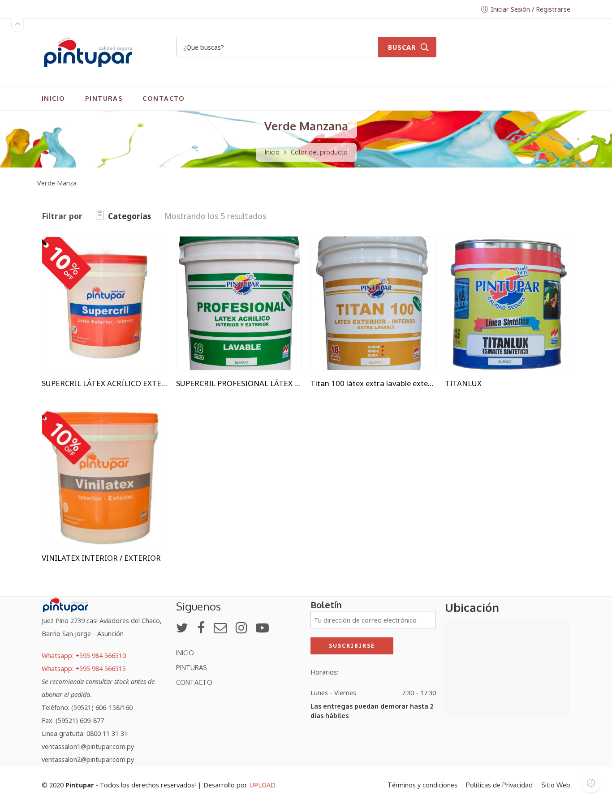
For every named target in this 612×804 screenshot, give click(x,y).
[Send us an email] (220, 627)
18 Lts (66, 270)
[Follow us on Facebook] (201, 627)
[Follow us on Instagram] (241, 627)
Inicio (272, 152)
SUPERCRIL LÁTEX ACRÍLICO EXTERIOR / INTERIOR (104, 383)
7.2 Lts (67, 297)
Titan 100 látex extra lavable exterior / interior (373, 383)
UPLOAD (262, 784)
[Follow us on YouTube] (262, 627)
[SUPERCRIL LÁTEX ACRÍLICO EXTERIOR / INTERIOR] (104, 303)
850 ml (469, 297)
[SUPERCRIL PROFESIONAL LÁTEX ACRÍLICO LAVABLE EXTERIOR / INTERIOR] (239, 303)
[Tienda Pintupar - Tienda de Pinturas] (88, 51)
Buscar (402, 47)
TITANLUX (463, 383)
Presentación (62, 243)
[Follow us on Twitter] (182, 627)
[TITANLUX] (507, 303)
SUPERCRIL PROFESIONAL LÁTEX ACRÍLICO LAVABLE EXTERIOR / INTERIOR (239, 383)
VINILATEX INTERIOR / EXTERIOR (101, 558)
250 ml (469, 283)
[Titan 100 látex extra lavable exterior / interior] (373, 303)
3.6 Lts (67, 283)
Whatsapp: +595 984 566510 (84, 655)
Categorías (129, 216)
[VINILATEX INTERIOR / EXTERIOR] (104, 478)
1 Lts (67, 256)
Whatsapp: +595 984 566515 (84, 668)
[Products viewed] (591, 783)
